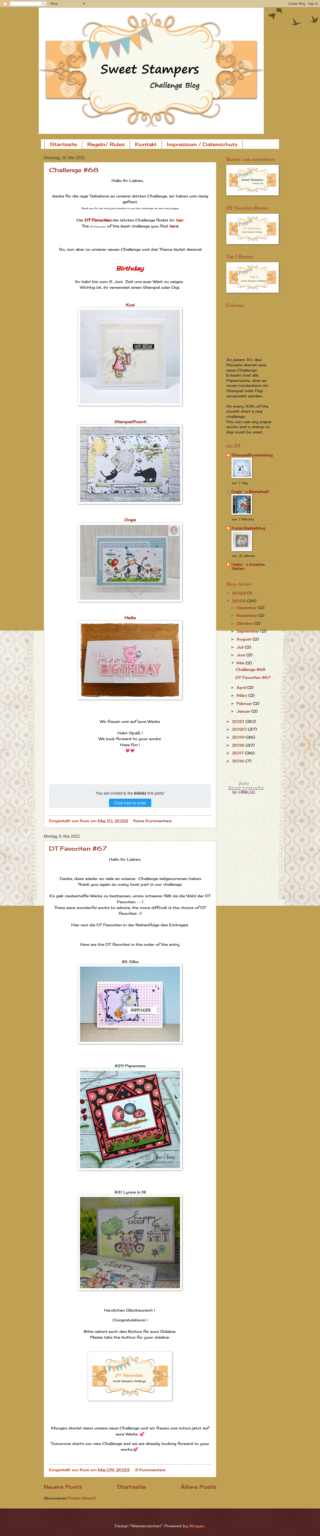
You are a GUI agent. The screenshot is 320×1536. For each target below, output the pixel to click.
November (247, 615)
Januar (243, 711)
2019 (239, 737)
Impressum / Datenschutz (202, 144)
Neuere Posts (63, 1487)
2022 (239, 601)
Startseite (63, 144)
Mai (241, 663)
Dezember (247, 607)
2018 (239, 745)
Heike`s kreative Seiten (248, 566)
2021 (239, 721)
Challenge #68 (73, 170)
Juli (240, 647)
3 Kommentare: (151, 1470)
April (241, 687)
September (248, 631)
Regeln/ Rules (106, 144)
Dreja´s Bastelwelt (250, 491)
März (242, 695)
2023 (239, 593)
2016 (239, 761)
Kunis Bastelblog (248, 528)
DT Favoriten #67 (78, 848)
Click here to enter (130, 803)
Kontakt (145, 144)
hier (179, 220)
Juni (241, 655)
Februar (244, 703)
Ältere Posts (198, 1487)
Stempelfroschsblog (252, 455)
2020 (240, 729)
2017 (238, 753)
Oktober (245, 623)
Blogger (196, 1526)
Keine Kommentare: (153, 821)
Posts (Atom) (82, 1498)
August (244, 639)
